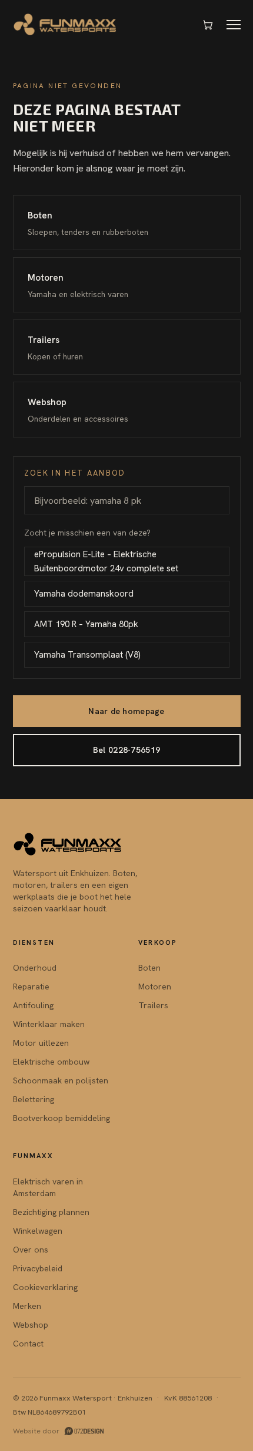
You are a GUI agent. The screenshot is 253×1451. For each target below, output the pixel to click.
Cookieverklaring (45, 1287)
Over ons (30, 1249)
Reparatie (31, 986)
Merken (27, 1306)
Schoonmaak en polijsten (60, 1080)
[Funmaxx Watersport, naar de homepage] (65, 24)
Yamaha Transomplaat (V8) (87, 655)
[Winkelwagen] (208, 25)
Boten (149, 967)
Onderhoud (34, 967)
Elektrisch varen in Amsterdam (48, 1187)
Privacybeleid (37, 1268)
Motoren (154, 986)
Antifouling (33, 1005)
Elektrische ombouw (51, 1061)
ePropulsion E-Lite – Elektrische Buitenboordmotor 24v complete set (106, 561)
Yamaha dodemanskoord (84, 594)
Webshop (30, 1324)
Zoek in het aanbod (75, 473)
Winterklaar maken (49, 1024)
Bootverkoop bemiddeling (61, 1118)
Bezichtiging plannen (51, 1212)
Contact (28, 1343)
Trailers (153, 1005)
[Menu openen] (234, 24)
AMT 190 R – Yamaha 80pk (86, 624)
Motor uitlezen (41, 1043)
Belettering (33, 1099)
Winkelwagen (37, 1231)
